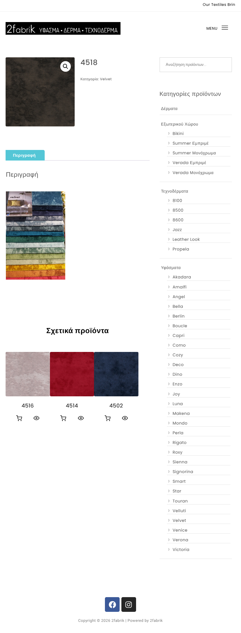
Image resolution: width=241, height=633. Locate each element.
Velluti (179, 511)
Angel (179, 297)
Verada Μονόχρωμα (193, 173)
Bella (178, 306)
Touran (180, 501)
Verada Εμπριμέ (189, 163)
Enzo (177, 384)
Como (179, 345)
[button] (65, 66)
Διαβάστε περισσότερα (19, 418)
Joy (176, 394)
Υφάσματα (171, 267)
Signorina (183, 472)
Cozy (178, 355)
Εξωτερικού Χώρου (179, 124)
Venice (180, 530)
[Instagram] (128, 604)
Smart (179, 481)
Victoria (181, 549)
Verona (180, 540)
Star (177, 491)
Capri (179, 335)
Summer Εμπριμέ (191, 143)
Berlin (179, 316)
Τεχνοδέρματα (174, 191)
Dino (177, 374)
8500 (178, 210)
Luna (178, 404)
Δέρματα (169, 108)
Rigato (180, 442)
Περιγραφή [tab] (24, 155)
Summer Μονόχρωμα (194, 153)
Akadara (182, 277)
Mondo (180, 423)
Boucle (180, 326)
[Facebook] (112, 604)
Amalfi (180, 287)
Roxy (178, 452)
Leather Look (186, 239)
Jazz (177, 230)
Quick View (36, 418)
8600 (178, 220)
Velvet (106, 79)
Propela (181, 249)
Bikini (178, 133)
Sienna (180, 462)
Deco (178, 365)
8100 (177, 200)
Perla (178, 433)
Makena (181, 413)
